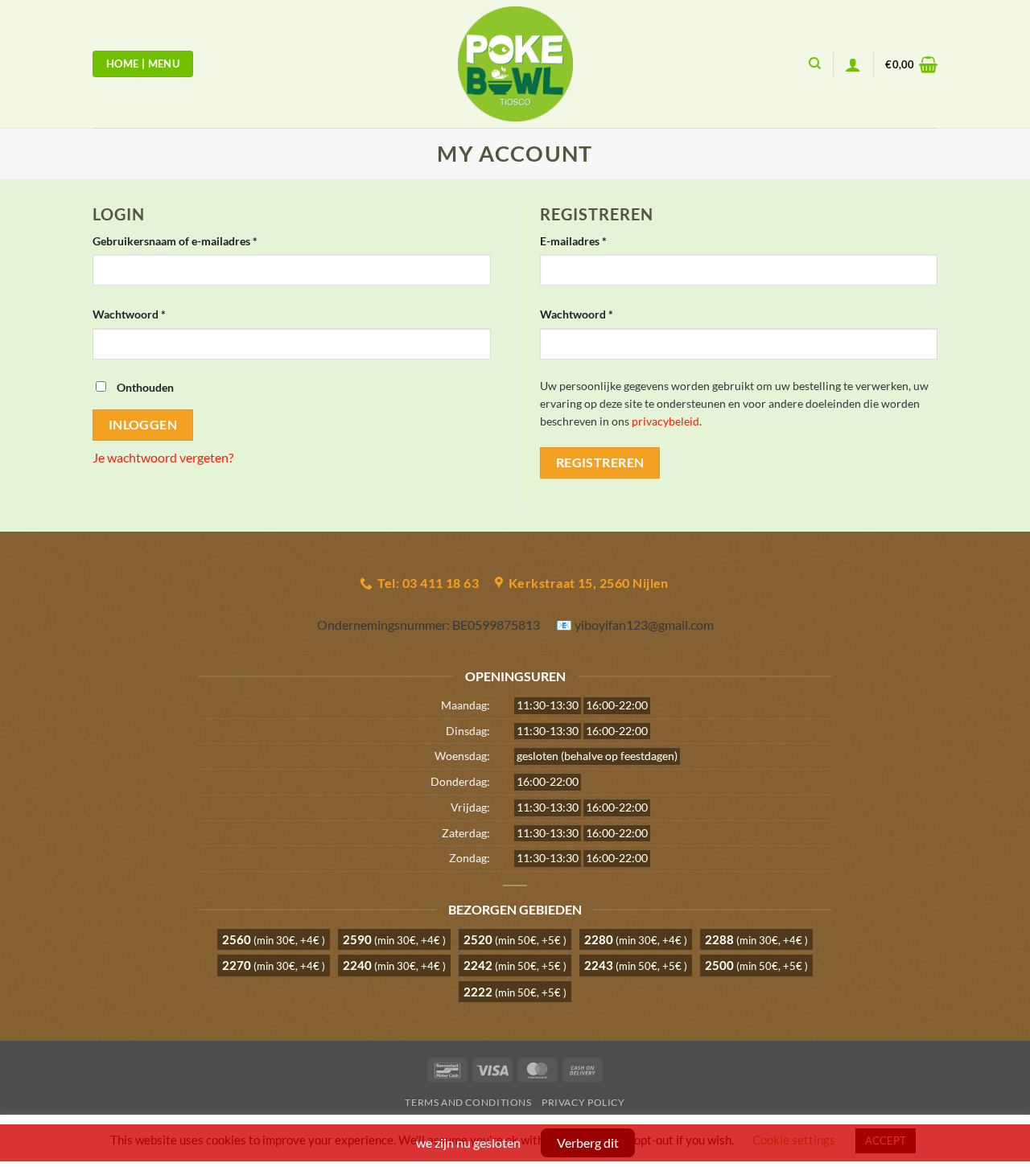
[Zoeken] (815, 63)
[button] (911, 64)
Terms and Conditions (468, 1102)
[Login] (853, 64)
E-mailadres (590, 240)
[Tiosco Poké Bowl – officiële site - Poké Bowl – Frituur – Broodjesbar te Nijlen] (515, 64)
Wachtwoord (146, 313)
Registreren (600, 462)
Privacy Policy (583, 1102)
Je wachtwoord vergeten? (163, 457)
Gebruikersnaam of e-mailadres (192, 240)
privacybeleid (665, 421)
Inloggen (143, 424)
